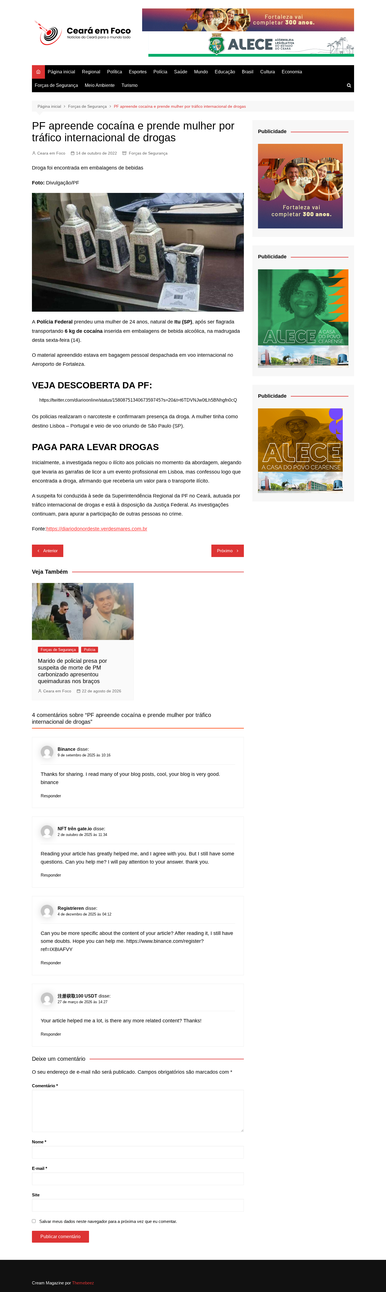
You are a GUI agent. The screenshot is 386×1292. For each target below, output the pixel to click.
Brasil (247, 71)
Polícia (160, 71)
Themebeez (83, 1282)
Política (114, 71)
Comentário (45, 1085)
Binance (66, 749)
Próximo (225, 550)
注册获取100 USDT (77, 996)
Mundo (201, 71)
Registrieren (71, 908)
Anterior (50, 550)
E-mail (39, 1168)
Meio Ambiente (100, 85)
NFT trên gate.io (75, 828)
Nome (39, 1141)
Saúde (180, 71)
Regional (91, 71)
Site (36, 1194)
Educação (225, 71)
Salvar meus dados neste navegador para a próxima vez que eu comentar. (108, 1221)
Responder (51, 795)
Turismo (130, 85)
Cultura (267, 71)
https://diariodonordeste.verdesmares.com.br (96, 529)
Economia (292, 71)
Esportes (138, 71)
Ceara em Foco (51, 153)
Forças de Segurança (56, 85)
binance (49, 782)
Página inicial (61, 71)
